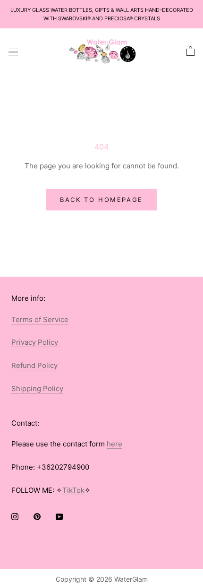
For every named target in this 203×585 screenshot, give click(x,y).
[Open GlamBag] (190, 51)
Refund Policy (34, 365)
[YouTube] (59, 517)
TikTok (73, 490)
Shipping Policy (37, 388)
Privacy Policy (35, 342)
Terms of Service (39, 319)
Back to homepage (101, 199)
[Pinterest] (37, 517)
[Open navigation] (13, 51)
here (114, 443)
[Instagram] (14, 517)
